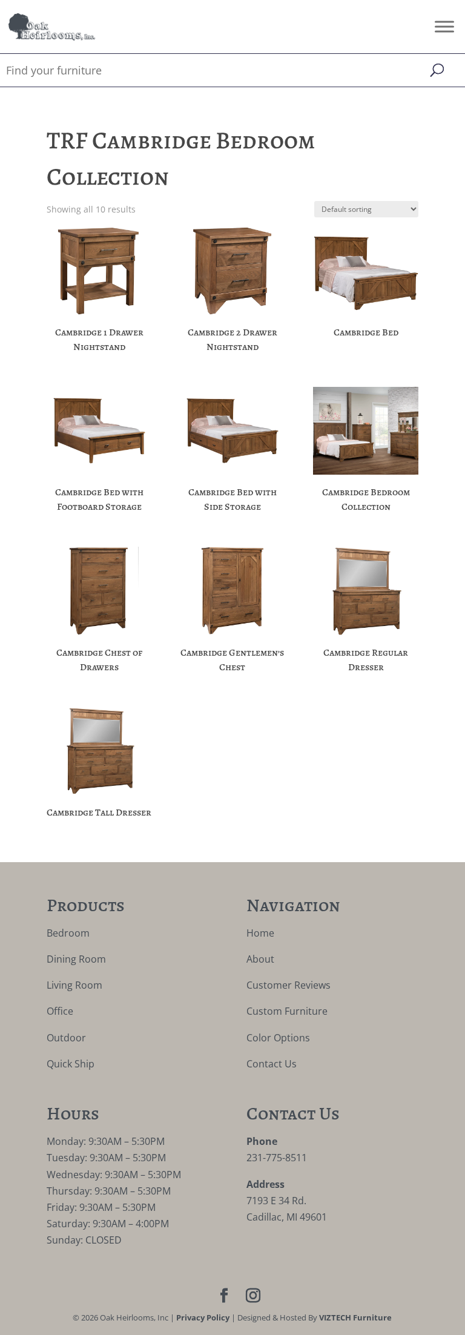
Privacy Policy (202, 1317)
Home (260, 933)
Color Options (278, 1037)
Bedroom (68, 933)
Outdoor (66, 1037)
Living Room (74, 985)
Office (60, 1011)
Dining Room (76, 959)
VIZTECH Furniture (355, 1317)
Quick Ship (70, 1063)
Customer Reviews (288, 985)
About (260, 959)
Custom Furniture (287, 1011)
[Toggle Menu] (444, 26)
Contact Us (271, 1063)
